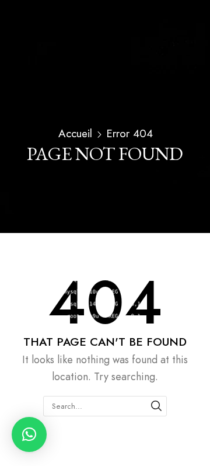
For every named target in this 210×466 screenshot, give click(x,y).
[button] (29, 434)
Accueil (75, 133)
